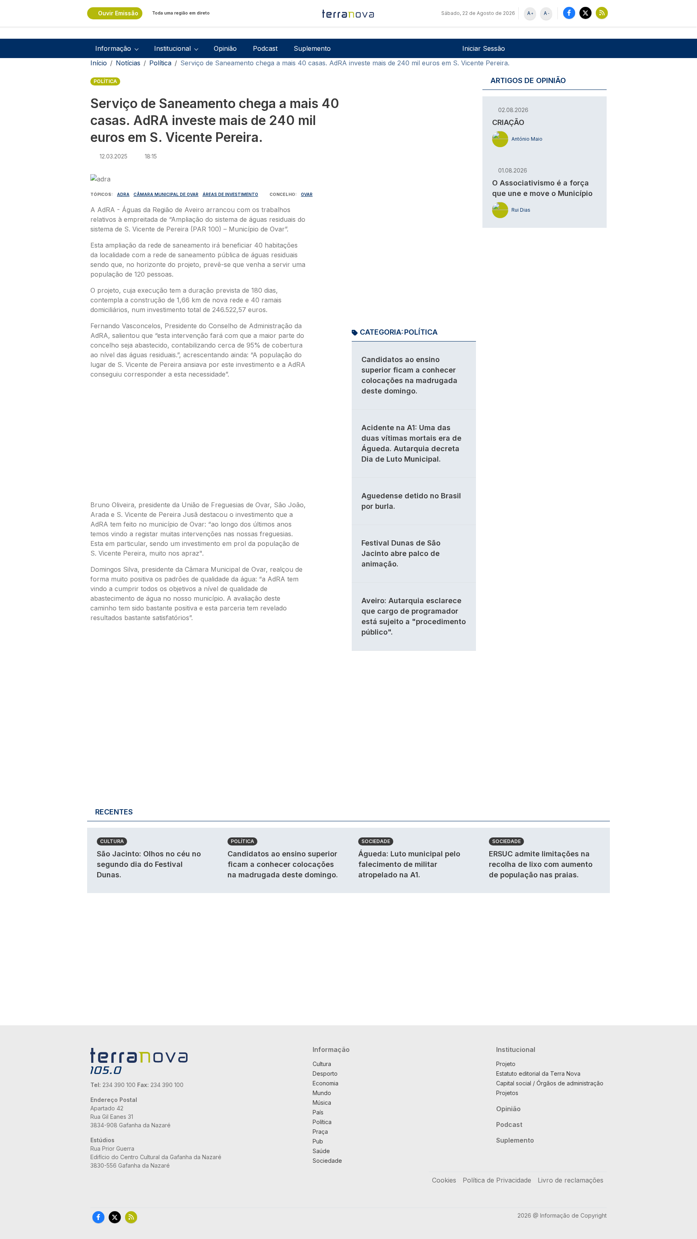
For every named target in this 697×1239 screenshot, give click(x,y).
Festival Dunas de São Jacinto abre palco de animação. (400, 553)
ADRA (123, 194)
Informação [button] (113, 48)
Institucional (515, 1049)
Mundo (322, 1092)
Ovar (307, 194)
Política (160, 63)
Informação (331, 1049)
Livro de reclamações (570, 1180)
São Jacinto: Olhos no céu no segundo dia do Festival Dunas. (149, 864)
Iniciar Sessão (483, 48)
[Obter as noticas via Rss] (601, 13)
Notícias (128, 63)
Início (98, 63)
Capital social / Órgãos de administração (549, 1083)
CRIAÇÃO (508, 122)
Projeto (505, 1063)
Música (322, 1102)
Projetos (507, 1092)
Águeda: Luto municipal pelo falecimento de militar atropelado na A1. (409, 864)
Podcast (265, 48)
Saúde (321, 1150)
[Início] (348, 13)
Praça (320, 1131)
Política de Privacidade (497, 1180)
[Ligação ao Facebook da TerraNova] (569, 13)
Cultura (112, 841)
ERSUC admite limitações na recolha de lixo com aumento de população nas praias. (541, 864)
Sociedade (375, 841)
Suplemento (312, 48)
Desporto (325, 1073)
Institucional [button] (172, 48)
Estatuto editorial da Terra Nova (538, 1073)
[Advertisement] (198, 441)
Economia (325, 1083)
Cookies (444, 1180)
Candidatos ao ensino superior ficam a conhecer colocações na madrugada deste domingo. (282, 864)
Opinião (225, 48)
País (318, 1112)
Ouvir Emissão (118, 13)
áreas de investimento (230, 194)
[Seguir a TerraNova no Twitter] (585, 13)
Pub (318, 1141)
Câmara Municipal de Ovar (166, 194)
